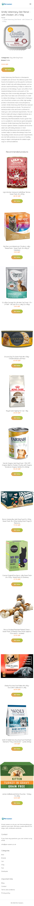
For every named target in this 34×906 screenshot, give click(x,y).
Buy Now (8, 69)
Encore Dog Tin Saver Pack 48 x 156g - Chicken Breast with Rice (17, 357)
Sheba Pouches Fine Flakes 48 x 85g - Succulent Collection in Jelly (17, 686)
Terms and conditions (8, 890)
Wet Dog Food (17, 57)
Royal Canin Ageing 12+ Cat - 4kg (17, 411)
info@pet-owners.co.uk (8, 844)
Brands (3, 858)
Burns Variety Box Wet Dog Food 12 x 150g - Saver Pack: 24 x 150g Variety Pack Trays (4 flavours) (17, 521)
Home (3, 17)
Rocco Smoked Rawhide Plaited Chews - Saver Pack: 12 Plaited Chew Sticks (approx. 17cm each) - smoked (17, 631)
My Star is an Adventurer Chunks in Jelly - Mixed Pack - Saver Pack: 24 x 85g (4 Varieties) (17, 248)
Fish (2, 868)
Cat (2, 861)
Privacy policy (5, 893)
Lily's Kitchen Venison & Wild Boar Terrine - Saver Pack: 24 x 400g (17, 193)
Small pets (4, 871)
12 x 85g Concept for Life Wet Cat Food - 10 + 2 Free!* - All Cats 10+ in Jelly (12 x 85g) (17, 303)
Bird (2, 855)
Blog (2, 883)
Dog (11, 57)
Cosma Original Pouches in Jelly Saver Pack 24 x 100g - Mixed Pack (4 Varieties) (17, 576)
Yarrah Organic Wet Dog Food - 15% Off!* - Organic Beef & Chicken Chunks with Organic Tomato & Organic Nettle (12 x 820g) (17, 465)
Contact (3, 886)
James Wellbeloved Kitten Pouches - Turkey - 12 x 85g (17, 795)
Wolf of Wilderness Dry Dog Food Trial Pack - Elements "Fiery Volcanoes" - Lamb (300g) (17, 741)
